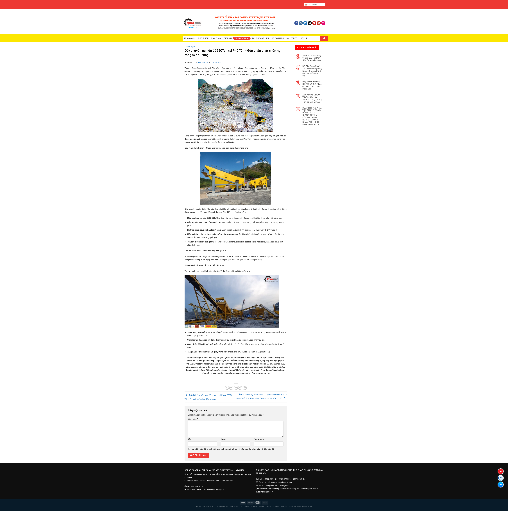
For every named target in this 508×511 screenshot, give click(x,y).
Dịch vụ (228, 38)
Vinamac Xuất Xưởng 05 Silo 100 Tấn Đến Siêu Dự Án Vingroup (311, 57)
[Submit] (324, 38)
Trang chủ (189, 38)
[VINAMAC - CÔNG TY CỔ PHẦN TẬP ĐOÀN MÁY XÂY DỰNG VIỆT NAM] (229, 21)
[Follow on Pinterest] (314, 23)
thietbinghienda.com (264, 492)
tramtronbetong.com (275, 488)
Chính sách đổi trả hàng (277, 506)
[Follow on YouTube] (319, 23)
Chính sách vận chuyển (254, 506)
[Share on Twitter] (231, 388)
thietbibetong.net (292, 488)
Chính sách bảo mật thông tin (229, 506)
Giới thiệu (203, 38)
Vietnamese (312, 4)
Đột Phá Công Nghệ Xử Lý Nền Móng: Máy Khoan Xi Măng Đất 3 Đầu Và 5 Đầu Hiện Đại (312, 71)
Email (224, 439)
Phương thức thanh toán (300, 506)
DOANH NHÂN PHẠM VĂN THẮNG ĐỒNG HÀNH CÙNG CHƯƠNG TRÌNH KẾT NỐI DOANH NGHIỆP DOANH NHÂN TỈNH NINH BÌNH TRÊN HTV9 (312, 116)
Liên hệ (303, 38)
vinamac (217, 62)
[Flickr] (323, 23)
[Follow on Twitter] (305, 23)
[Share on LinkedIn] (245, 388)
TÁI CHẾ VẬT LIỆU (260, 38)
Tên (190, 439)
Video (294, 38)
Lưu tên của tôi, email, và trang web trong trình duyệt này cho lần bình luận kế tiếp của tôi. (233, 449)
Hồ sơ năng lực (280, 38)
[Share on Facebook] (227, 388)
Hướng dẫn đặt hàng (205, 506)
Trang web (259, 439)
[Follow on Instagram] (301, 23)
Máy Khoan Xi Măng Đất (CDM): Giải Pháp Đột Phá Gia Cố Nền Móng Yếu (311, 85)
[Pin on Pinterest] (240, 388)
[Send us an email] (310, 23)
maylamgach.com (309, 488)
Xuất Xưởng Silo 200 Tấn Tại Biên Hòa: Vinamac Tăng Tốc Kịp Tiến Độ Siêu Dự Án (312, 98)
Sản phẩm (216, 38)
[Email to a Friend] (236, 388)
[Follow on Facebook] (296, 23)
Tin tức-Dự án (241, 38)
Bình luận (193, 419)
